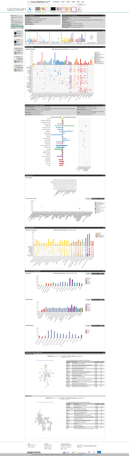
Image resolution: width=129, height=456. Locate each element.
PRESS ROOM (31, 447)
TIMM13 (68, 365)
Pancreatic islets (47, 124)
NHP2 (67, 375)
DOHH (67, 368)
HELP (82, 2)
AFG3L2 (68, 420)
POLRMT (68, 405)
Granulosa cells (47, 142)
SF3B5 (67, 370)
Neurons (48, 118)
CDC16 (67, 418)
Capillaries (48, 154)
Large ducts (48, 131)
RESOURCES (56, 2)
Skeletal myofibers (46, 152)
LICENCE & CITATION (66, 447)
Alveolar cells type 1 (46, 127)
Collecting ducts (47, 133)
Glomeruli (48, 136)
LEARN (73, 2)
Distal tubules (47, 140)
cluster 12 (57, 398)
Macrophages (47, 159)
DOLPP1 (68, 413)
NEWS (68, 2)
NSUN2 (67, 410)
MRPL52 (68, 367)
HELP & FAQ (64, 448)
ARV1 (67, 428)
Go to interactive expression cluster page (45, 360)
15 (66, 360)
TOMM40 (68, 380)
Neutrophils (48, 158)
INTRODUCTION (48, 445)
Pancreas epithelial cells (45, 145)
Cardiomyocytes (47, 151)
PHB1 (67, 378)
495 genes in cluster (65, 357)
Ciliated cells (47, 125)
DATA (78, 2)
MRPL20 (68, 385)
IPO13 (67, 423)
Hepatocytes (47, 134)
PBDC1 (67, 417)
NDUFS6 (68, 371)
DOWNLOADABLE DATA (66, 445)
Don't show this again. (94, 454)
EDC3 (67, 412)
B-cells (49, 165)
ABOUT (63, 2)
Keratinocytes (47, 143)
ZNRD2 (67, 363)
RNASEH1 (68, 407)
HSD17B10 (68, 386)
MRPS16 (68, 373)
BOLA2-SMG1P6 (69, 408)
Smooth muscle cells (46, 156)
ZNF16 (67, 425)
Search (80, 4)
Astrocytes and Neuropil (45, 120)
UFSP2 (67, 427)
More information (86, 454)
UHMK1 (67, 422)
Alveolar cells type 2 (46, 129)
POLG (67, 415)
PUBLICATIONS (47, 448)
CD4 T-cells (48, 161)
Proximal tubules (47, 138)
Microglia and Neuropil (45, 122)
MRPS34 (68, 383)
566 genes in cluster (65, 399)
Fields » (85, 4)
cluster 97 (59, 356)
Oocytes (48, 149)
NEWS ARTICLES (32, 445)
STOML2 (68, 381)
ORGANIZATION (48, 447)
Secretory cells (47, 147)
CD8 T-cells (48, 163)
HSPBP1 (68, 376)
